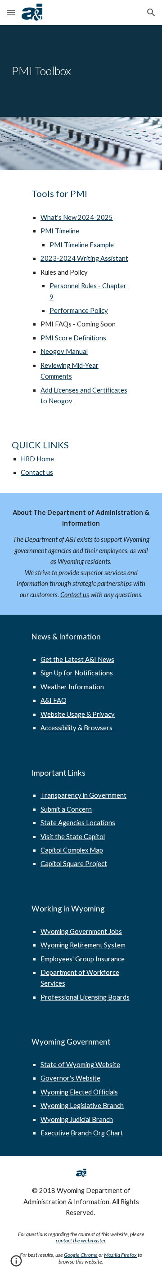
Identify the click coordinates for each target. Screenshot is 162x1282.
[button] (11, 12)
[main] (81, 71)
